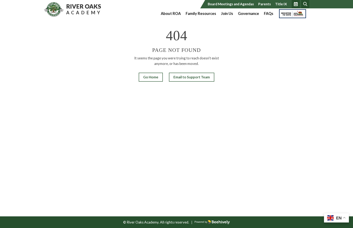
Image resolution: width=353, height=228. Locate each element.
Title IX (281, 4)
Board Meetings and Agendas (231, 4)
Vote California (291, 13)
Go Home (150, 77)
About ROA (171, 13)
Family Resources (201, 13)
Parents (264, 4)
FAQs (268, 13)
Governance (248, 13)
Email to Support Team (191, 77)
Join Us (227, 13)
